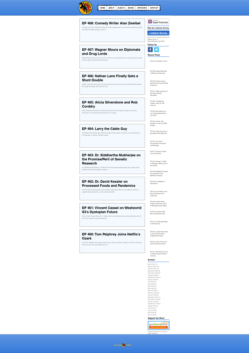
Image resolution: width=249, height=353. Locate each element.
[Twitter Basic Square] (156, 49)
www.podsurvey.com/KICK (156, 41)
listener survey (152, 39)
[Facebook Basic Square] (150, 49)
